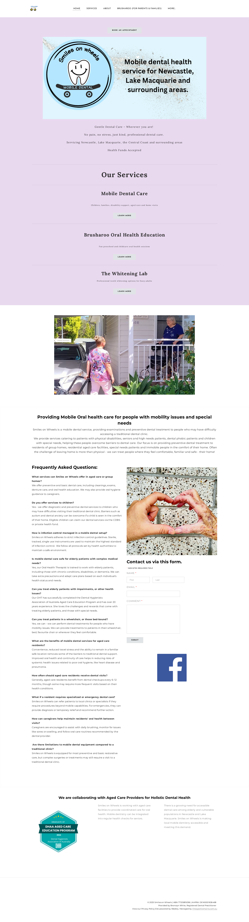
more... (172, 8)
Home (76, 8)
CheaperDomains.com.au (204, 909)
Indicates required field (140, 568)
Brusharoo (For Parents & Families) (139, 8)
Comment (135, 601)
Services (91, 8)
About (107, 8)
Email (132, 587)
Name (131, 573)
